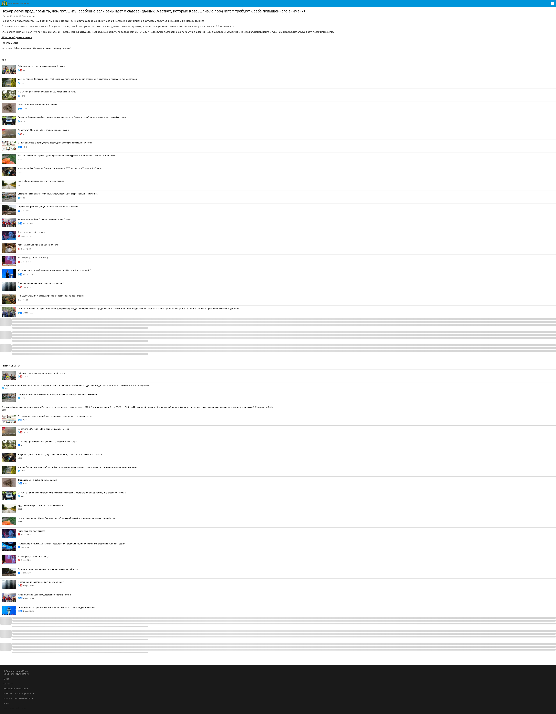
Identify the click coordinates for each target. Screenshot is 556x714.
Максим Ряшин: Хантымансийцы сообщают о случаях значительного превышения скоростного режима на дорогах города (77, 79)
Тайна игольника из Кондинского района (37, 104)
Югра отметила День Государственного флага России (44, 219)
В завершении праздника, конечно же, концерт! (41, 283)
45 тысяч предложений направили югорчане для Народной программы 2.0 (54, 270)
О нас (6, 678)
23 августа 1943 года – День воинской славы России (43, 130)
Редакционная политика (15, 688)
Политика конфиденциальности (19, 693)
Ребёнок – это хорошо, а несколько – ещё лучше (41, 66)
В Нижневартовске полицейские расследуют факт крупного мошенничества (55, 143)
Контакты (8, 683)
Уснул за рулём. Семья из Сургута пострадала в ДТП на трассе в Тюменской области (59, 168)
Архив (6, 703)
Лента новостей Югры (14, 708)
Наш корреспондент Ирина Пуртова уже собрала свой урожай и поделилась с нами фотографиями (66, 155)
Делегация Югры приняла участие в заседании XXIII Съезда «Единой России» (56, 607)
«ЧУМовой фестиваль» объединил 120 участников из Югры (47, 92)
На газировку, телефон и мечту (33, 257)
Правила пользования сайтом (18, 698)
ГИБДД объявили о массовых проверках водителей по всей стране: (51, 296)
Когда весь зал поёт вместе (31, 232)
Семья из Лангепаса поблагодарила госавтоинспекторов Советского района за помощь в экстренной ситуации (72, 117)
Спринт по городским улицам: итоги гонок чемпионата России (48, 206)
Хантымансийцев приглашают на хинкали (38, 245)
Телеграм (6, 42)
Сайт (15, 42)
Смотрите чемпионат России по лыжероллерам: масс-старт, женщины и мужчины (58, 194)
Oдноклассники (23, 37)
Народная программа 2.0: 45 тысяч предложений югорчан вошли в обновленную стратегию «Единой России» (72, 544)
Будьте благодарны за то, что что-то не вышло (41, 181)
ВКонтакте (7, 37)
